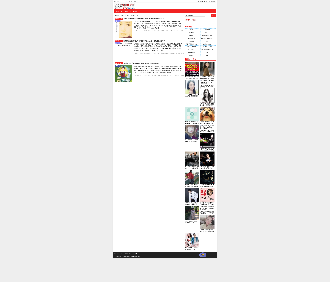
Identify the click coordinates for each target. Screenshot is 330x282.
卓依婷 (174, 75)
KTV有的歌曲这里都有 (203, 1)
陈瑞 (208, 55)
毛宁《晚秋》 (192, 49)
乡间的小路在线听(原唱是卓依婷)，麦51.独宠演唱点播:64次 (141, 63)
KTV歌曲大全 (126, 12)
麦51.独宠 (172, 30)
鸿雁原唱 (192, 35)
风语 (208, 52)
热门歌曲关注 (212, 1)
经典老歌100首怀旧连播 (208, 49)
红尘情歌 (192, 32)
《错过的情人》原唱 (208, 47)
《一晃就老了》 (208, 32)
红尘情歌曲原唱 (208, 44)
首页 (117, 12)
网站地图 (135, 254)
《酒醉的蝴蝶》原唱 (208, 35)
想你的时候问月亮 (165, 53)
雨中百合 (178, 53)
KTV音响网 (117, 1)
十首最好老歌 (208, 30)
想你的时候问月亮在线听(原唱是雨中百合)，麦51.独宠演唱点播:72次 (144, 41)
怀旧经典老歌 (192, 52)
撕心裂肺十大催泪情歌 (208, 38)
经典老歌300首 (193, 38)
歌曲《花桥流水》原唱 (193, 44)
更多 (135, 12)
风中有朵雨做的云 (165, 30)
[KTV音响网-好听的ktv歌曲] (124, 6)
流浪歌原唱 (192, 41)
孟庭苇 (177, 30)
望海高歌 (192, 55)
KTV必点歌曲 (130, 256)
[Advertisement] (51, 270)
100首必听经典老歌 (192, 47)
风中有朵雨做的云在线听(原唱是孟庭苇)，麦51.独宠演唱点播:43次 (143, 18)
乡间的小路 (163, 75)
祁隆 (208, 41)
